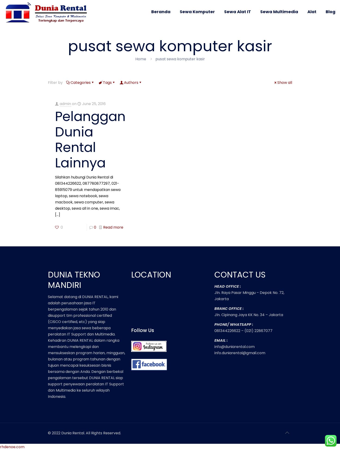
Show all (284, 82)
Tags (107, 82)
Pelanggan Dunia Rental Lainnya (90, 139)
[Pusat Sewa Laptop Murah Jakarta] (48, 15)
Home (140, 59)
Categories (81, 82)
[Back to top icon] (287, 433)
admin (65, 103)
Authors (131, 82)
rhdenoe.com (12, 447)
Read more (113, 227)
